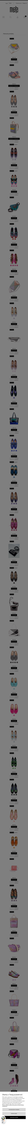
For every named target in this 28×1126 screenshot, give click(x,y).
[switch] (3, 1122)
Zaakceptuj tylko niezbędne (14, 1109)
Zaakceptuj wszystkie (14, 1117)
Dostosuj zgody (14, 1113)
